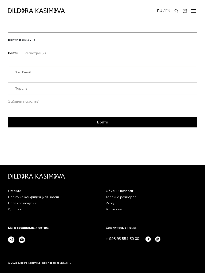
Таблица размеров (121, 197)
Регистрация (35, 53)
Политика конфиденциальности (33, 197)
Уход (110, 203)
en (167, 10)
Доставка (15, 209)
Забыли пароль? (23, 101)
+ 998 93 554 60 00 (122, 238)
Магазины (114, 209)
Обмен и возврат (119, 191)
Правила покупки (22, 203)
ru (160, 10)
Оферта (14, 191)
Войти (13, 53)
